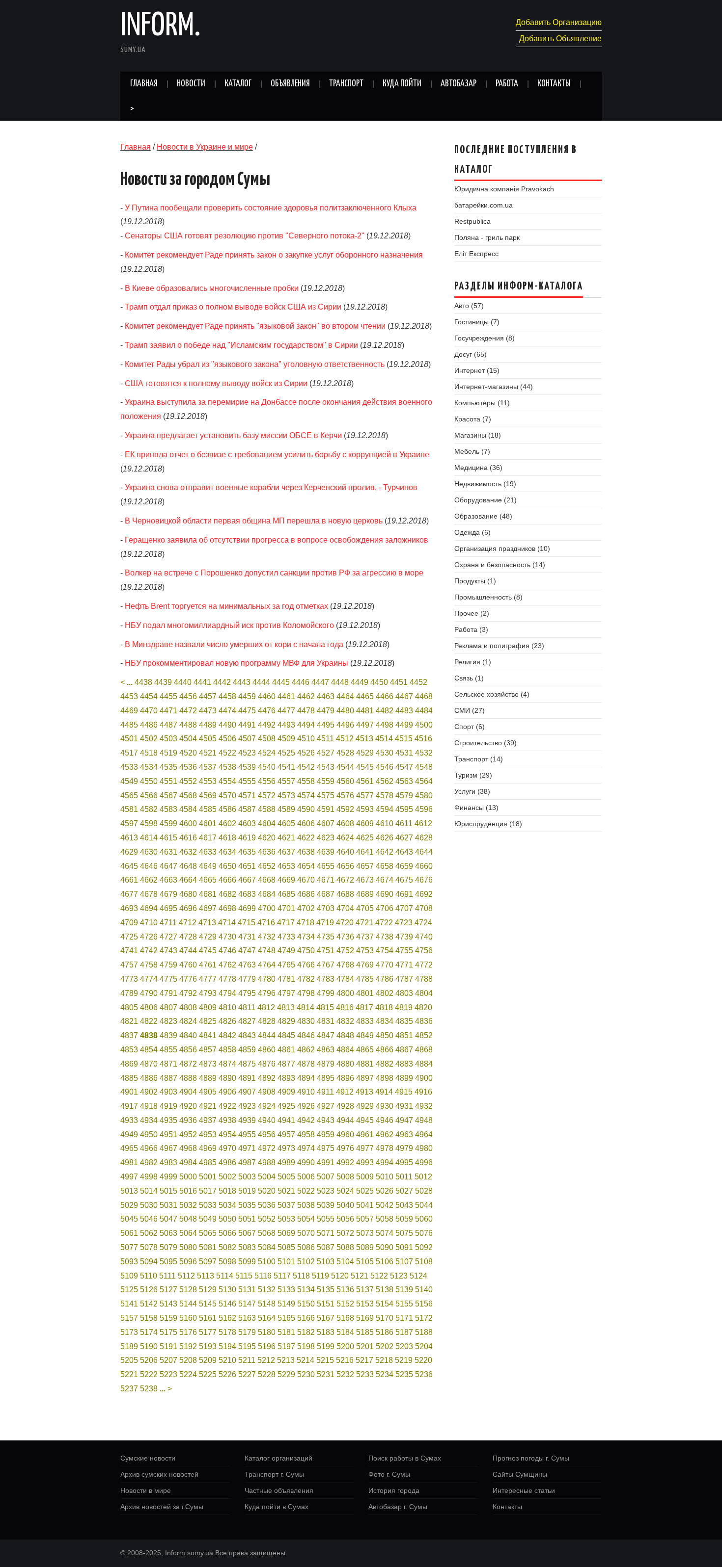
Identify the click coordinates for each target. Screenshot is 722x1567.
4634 (227, 852)
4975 (325, 1148)
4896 (345, 1078)
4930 (384, 1106)
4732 (267, 937)
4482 (384, 710)
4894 (306, 1078)
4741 (129, 950)
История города (393, 1490)
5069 (286, 1233)
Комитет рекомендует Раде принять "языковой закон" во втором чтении (255, 326)
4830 (306, 1021)
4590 (306, 809)
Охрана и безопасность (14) (499, 565)
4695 (168, 908)
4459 (247, 696)
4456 (188, 696)
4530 (384, 753)
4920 (188, 1106)
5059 (404, 1219)
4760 (188, 965)
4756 (424, 950)
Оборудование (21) (485, 500)
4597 (129, 823)
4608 (345, 823)
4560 (345, 781)
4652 (267, 866)
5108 (424, 1261)
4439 (163, 682)
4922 (227, 1106)
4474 (227, 710)
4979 (404, 1148)
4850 (384, 1035)
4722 (384, 922)
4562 (384, 781)
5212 (266, 1360)
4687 (325, 894)
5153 (365, 1304)
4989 (286, 1162)
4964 (424, 1134)
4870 (149, 1064)
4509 (286, 738)
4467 (404, 696)
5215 (325, 1360)
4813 (286, 1007)
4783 (325, 979)
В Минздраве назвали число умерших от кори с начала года (234, 644)
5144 (188, 1304)
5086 (306, 1247)
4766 (306, 965)
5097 (208, 1261)
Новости (191, 83)
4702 (306, 908)
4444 (261, 682)
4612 (423, 823)
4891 (247, 1078)
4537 (208, 767)
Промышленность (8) (488, 597)
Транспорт (346, 83)
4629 (129, 852)
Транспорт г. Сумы (274, 1474)
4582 (149, 809)
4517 (129, 753)
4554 (227, 781)
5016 (188, 1191)
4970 (227, 1148)
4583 (168, 809)
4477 (286, 710)
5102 (306, 1261)
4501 (129, 738)
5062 (149, 1233)
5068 (267, 1233)
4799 (325, 993)
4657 (365, 866)
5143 (168, 1304)
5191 (168, 1346)
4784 (345, 979)
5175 (168, 1332)
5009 (365, 1177)
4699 (247, 908)
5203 (404, 1346)
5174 (149, 1332)
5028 (424, 1191)
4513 (364, 738)
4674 (384, 880)
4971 (247, 1148)
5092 (424, 1247)
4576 (345, 795)
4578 (384, 795)
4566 (149, 795)
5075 (404, 1233)
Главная (144, 83)
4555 (247, 781)
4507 (247, 738)
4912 (345, 1092)
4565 (129, 795)
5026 (384, 1191)
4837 (129, 1035)
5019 (247, 1191)
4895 (325, 1078)
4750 (306, 950)
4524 (267, 753)
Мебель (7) (472, 451)
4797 (286, 993)
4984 (188, 1162)
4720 (345, 922)
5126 (149, 1289)
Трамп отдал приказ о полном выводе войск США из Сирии (233, 307)
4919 (168, 1106)
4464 (345, 696)
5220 (423, 1360)
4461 (286, 696)
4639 (325, 852)
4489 (208, 725)
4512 (345, 738)
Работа (507, 83)
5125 (129, 1289)
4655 (325, 866)
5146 (227, 1304)
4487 (168, 725)
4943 (325, 1120)
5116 (263, 1276)
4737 (365, 937)
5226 (227, 1374)
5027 (404, 1191)
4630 (149, 852)
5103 (325, 1261)
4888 (188, 1078)
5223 (168, 1374)
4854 (149, 1049)
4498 (384, 725)
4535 (168, 767)
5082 (227, 1247)
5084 (267, 1247)
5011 (404, 1177)
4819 (404, 1007)
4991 (325, 1162)
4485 (129, 725)
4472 (188, 710)
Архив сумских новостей (159, 1474)
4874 (227, 1064)
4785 (365, 979)
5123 (399, 1276)
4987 (247, 1162)
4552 (188, 781)
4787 (404, 979)
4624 (345, 838)
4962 (384, 1134)
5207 (168, 1360)
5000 (188, 1177)
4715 (246, 922)
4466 (384, 696)
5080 (188, 1247)
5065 (208, 1233)
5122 (379, 1276)
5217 (364, 1360)
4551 (168, 781)
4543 (325, 767)
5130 (227, 1289)
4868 (424, 1049)
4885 (129, 1078)
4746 (227, 950)
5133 (286, 1289)
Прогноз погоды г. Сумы (531, 1458)
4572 (267, 795)
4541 (286, 767)
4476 (267, 710)
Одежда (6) (472, 532)
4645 (129, 866)
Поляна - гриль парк (487, 237)
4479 (325, 710)
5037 (286, 1205)
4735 (325, 937)
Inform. (160, 26)
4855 (168, 1049)
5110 (148, 1276)
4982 (149, 1162)
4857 (208, 1049)
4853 (129, 1049)
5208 (188, 1360)
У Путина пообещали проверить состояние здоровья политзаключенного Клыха (271, 208)
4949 (129, 1134)
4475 (247, 710)
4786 (384, 979)
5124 (418, 1276)
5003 (247, 1177)
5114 (224, 1276)
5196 (267, 1346)
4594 (384, 809)
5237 (129, 1388)
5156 (424, 1304)
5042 (384, 1205)
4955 (247, 1134)
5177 (208, 1332)
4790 (149, 993)
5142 (149, 1304)
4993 (365, 1162)
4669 (286, 880)
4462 (306, 696)
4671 (325, 880)
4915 (404, 1092)
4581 (129, 809)
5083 (247, 1247)
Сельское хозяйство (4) (491, 694)
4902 (149, 1092)
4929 (365, 1106)
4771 (404, 965)
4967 (168, 1148)
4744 (188, 950)
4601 (208, 823)
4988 (267, 1162)
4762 (227, 965)
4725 (129, 937)
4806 (149, 1007)
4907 (247, 1092)
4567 (168, 795)
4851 (404, 1035)
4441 (202, 682)
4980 (424, 1148)
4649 (208, 866)
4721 (364, 922)
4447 (320, 682)
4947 (404, 1120)
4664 (188, 880)
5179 (247, 1332)
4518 (149, 753)
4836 (424, 1021)
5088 (345, 1247)
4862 (306, 1049)
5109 (129, 1276)
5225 (208, 1374)
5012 (423, 1177)
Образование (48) (483, 516)
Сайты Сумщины (520, 1474)
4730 (227, 937)
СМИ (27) (469, 710)
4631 (168, 852)
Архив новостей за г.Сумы (161, 1507)
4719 (325, 922)
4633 (208, 852)
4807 (168, 1007)
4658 (384, 866)
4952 (188, 1134)
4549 (129, 781)
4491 (247, 725)
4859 (247, 1049)
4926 (306, 1106)
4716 (266, 922)
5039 (325, 1205)
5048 (188, 1219)
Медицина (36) (478, 467)
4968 (188, 1148)
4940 (267, 1120)
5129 (208, 1289)
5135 (325, 1289)
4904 (188, 1092)
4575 (325, 795)
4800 (345, 993)
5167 (325, 1318)
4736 (345, 937)
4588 (267, 809)
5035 (247, 1205)
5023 (325, 1191)
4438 (143, 682)
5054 (306, 1219)
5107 (404, 1261)
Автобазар (458, 83)
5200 (345, 1346)
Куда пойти (402, 83)
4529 (365, 753)
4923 (247, 1106)
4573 (286, 795)
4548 (424, 767)
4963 (404, 1134)
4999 (168, 1177)
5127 (168, 1289)
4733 (286, 937)
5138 (384, 1289)
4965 (129, 1148)
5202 (384, 1346)
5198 (306, 1346)
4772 (424, 965)
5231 (325, 1374)
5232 (345, 1374)
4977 (365, 1148)
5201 (365, 1346)
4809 (208, 1007)
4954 (227, 1134)
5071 (325, 1233)
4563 (404, 781)
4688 (345, 894)
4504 (188, 738)
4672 (345, 880)
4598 (149, 823)
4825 (208, 1021)
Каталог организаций (278, 1458)
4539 (247, 767)
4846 (306, 1035)
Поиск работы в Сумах (404, 1458)
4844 (267, 1035)
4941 (286, 1120)
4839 (168, 1035)
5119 (320, 1276)
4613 (129, 838)
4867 (404, 1049)
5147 (247, 1304)
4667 (247, 880)
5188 (424, 1332)
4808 (188, 1007)
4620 (267, 838)
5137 (365, 1289)
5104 (345, 1261)
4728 (188, 937)
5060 (424, 1219)
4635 (247, 852)
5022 (306, 1191)
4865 (365, 1049)
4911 (325, 1092)
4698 (227, 908)
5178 (227, 1332)
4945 (365, 1120)
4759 (168, 965)
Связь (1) (469, 678)
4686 (306, 894)
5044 (424, 1205)
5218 (384, 1360)
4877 (286, 1064)
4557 (286, 781)
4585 (208, 809)
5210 (227, 1360)
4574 (306, 795)
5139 (404, 1289)
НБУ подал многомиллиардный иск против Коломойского (229, 625)
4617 (208, 838)
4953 (208, 1134)
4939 (247, 1120)
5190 (149, 1346)
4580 (424, 795)
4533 (129, 767)
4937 (208, 1120)
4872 (188, 1064)
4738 (384, 937)
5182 (306, 1332)
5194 (227, 1346)
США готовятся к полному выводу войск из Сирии (216, 383)
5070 (306, 1233)
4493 (286, 725)
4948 (424, 1120)
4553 (208, 781)
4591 (325, 809)
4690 (384, 894)
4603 (247, 823)
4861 (286, 1049)
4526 (306, 753)
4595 (404, 809)
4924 (267, 1106)
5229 (286, 1374)
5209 (208, 1360)
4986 (227, 1162)
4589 (286, 809)
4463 (325, 696)
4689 (365, 894)
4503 (168, 738)
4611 (404, 823)
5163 (247, 1318)
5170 (384, 1318)
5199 (325, 1346)
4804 (424, 993)
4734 (306, 937)
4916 (423, 1092)
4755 (404, 950)
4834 (384, 1021)
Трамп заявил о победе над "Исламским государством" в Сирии (241, 345)
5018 (227, 1191)
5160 (188, 1318)
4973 (286, 1148)
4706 (384, 908)
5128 (188, 1289)
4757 (129, 965)
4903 (168, 1092)
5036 (267, 1205)
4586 (227, 809)
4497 (365, 725)
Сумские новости (147, 1458)
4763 (247, 965)
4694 (149, 908)
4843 (247, 1035)
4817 (364, 1007)
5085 (286, 1247)
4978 (384, 1148)
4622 (306, 838)
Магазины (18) (477, 435)
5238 (149, 1388)
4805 (129, 1007)
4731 (247, 937)
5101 (286, 1261)
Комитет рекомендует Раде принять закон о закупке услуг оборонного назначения (274, 255)
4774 (149, 979)
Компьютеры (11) (482, 403)
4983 (168, 1162)
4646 (149, 866)
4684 (267, 894)
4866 (384, 1049)
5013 (129, 1191)
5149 (286, 1304)
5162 (227, 1318)
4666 (227, 880)
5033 (208, 1205)
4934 (149, 1120)
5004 (267, 1177)
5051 (247, 1219)
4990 (306, 1162)
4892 (267, 1078)
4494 (306, 725)
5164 (267, 1318)
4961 (365, 1134)
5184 (345, 1332)
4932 (424, 1106)
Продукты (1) (475, 581)
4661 (129, 880)
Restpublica (472, 221)
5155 (404, 1304)
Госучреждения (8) (484, 338)
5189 (129, 1346)
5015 (168, 1191)
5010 (384, 1177)
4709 (129, 922)
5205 (129, 1360)
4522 (227, 753)
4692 (424, 894)
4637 (286, 852)
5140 (424, 1289)
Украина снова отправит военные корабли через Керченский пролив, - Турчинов (271, 487)
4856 (188, 1049)
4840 (188, 1035)
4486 (149, 725)
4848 (345, 1035)
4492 (267, 725)
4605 (286, 823)
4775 (168, 979)
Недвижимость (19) (485, 484)
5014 (149, 1191)
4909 (286, 1092)
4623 (325, 838)
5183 (325, 1332)
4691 (404, 894)
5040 (345, 1205)
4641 (365, 852)
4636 (267, 852)
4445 (281, 682)
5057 (365, 1219)
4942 (306, 1120)
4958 (306, 1134)
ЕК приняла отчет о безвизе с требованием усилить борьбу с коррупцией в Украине (277, 454)
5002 (227, 1177)
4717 (286, 922)
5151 (325, 1304)
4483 (404, 710)
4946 (384, 1120)
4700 (267, 908)
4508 (267, 738)
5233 (365, 1374)
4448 (340, 682)
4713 (207, 922)
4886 (149, 1078)
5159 (168, 1318)
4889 (208, 1078)
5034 (227, 1205)
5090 (384, 1247)
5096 (188, 1261)
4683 (247, 894)
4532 (424, 753)
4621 (286, 838)
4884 (424, 1064)
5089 (365, 1247)
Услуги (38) (472, 791)
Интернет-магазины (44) (493, 387)
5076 (424, 1233)
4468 (424, 696)
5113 (205, 1276)
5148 (267, 1304)
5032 (188, 1205)
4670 (306, 880)
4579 (404, 795)
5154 (384, 1304)
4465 (365, 696)
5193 (208, 1346)
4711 (168, 922)
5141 (129, 1304)
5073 (365, 1233)
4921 (208, 1106)
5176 (188, 1332)
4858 (227, 1049)
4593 (365, 809)
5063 (168, 1233)
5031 (168, 1205)
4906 (227, 1092)
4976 (345, 1148)
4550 (149, 781)
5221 (129, 1374)
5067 (247, 1233)
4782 (306, 979)
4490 (227, 725)
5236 (424, 1374)
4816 (345, 1007)
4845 (286, 1035)
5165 (286, 1318)
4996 (424, 1162)
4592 (345, 809)
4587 (247, 809)
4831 (325, 1021)
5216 (345, 1360)
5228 (267, 1374)
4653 (286, 866)
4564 (424, 781)
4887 (168, 1078)
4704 (345, 908)
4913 (364, 1092)
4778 (227, 979)
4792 (188, 993)
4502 (149, 738)
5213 (286, 1360)
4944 (345, 1120)
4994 (384, 1162)
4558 (306, 781)
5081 (208, 1247)
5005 (286, 1177)
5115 (243, 1276)
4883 (404, 1064)
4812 (266, 1007)
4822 (149, 1021)
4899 (404, 1078)
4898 (384, 1078)
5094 (149, 1261)
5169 (365, 1318)
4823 (168, 1021)
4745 (208, 950)
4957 (286, 1134)
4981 (129, 1162)
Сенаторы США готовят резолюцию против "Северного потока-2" (244, 236)
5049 (208, 1219)
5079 (168, 1247)
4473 (208, 710)
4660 (424, 866)
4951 (168, 1134)
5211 (246, 1360)
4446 (300, 682)
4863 (325, 1049)
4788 (424, 979)
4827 (247, 1021)
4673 (365, 880)
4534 (149, 767)
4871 (168, 1064)
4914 (384, 1092)
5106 (384, 1261)
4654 (306, 866)
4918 (149, 1106)
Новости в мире (145, 1490)
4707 (404, 908)
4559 (325, 781)
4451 (399, 682)
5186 (384, 1332)
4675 (404, 880)
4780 (267, 979)
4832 (345, 1021)
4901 (129, 1092)
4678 (149, 894)
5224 (188, 1374)
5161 (208, 1318)
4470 (149, 710)
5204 (424, 1346)
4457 (208, 696)
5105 (365, 1261)
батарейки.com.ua (483, 205)
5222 (149, 1374)
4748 (267, 950)
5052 (267, 1219)
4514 (384, 738)
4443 (241, 682)
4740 (424, 937)
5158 (149, 1318)
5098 (227, 1261)
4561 (365, 781)
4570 (227, 795)
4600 (188, 823)
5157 (129, 1318)
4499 (404, 725)
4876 (267, 1064)
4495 (325, 725)
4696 (188, 908)
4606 (306, 823)
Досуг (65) (470, 354)
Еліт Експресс (476, 254)
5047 (168, 1219)
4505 (208, 738)
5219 (404, 1360)
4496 (345, 725)
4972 (267, 1148)
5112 (186, 1276)
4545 (365, 767)
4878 (306, 1064)
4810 (227, 1007)
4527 (325, 753)
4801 (365, 993)
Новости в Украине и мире (205, 147)
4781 (286, 979)
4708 (424, 908)
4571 (247, 795)
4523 (247, 753)
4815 (325, 1007)
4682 (227, 894)
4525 (286, 753)
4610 (384, 823)
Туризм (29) (473, 775)
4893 (286, 1078)
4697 (208, 908)
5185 (365, 1332)
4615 (168, 838)
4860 (267, 1049)
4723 (404, 922)
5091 (404, 1247)
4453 (129, 696)
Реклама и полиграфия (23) (499, 646)
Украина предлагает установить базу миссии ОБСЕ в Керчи (233, 435)
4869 (129, 1064)
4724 (423, 922)
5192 (188, 1346)
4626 (384, 838)
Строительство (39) (485, 743)
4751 (325, 950)
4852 (424, 1035)
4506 (227, 738)
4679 (168, 894)
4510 (306, 738)
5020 (267, 1191)
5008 (345, 1177)
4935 (168, 1120)
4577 (365, 795)
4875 (247, 1064)
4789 (129, 993)
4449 (359, 682)
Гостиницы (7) (477, 322)
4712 (187, 922)
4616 (188, 838)
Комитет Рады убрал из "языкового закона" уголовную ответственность (255, 364)
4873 (208, 1064)
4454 (149, 696)
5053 (286, 1219)
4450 (379, 682)
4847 (325, 1035)
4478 (306, 710)
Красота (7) (472, 419)
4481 (365, 710)
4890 (227, 1078)
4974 (306, 1148)
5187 (404, 1332)
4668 (267, 880)
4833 (365, 1021)
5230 (306, 1374)
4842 (227, 1035)
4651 (247, 866)
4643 (404, 852)
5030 (149, 1205)
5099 (247, 1261)
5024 (345, 1191)
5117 (282, 1276)
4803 (404, 993)
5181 (286, 1332)
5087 (325, 1247)
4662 (149, 880)
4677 (129, 894)
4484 (424, 710)
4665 (208, 880)
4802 (384, 993)
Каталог (237, 83)
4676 (424, 880)
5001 (208, 1177)
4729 (208, 937)
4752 (345, 950)
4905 (208, 1092)
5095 (168, 1261)
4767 (325, 965)
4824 (188, 1021)
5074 (384, 1233)
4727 (168, 937)
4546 (384, 767)
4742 (149, 950)
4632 (188, 852)
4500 (424, 725)
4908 (267, 1092)
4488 (188, 725)
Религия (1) (472, 662)
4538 (227, 767)
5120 (340, 1276)
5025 (365, 1191)
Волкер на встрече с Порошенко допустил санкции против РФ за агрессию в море (274, 573)
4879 (325, 1064)
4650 (227, 866)
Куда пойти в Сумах (276, 1507)
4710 (149, 922)
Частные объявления (279, 1490)
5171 (404, 1318)
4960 (345, 1134)
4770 (384, 965)
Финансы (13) (476, 807)
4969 (208, 1148)
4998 (149, 1177)
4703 (325, 908)
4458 (227, 696)
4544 (345, 767)
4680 (188, 894)
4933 (129, 1120)
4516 (423, 738)
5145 (208, 1304)
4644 (424, 852)
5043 (404, 1205)
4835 (404, 1021)
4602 (227, 823)
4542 (306, 767)
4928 (345, 1106)
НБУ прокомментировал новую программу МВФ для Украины (236, 663)
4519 (168, 753)
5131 (247, 1289)
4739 (404, 937)
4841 (208, 1035)
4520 (188, 753)
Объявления (290, 83)
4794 (227, 993)
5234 (384, 1374)
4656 (345, 866)
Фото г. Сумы (389, 1474)
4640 (345, 852)
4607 (325, 823)
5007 (325, 1177)
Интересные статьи (524, 1490)
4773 (129, 979)
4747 (247, 950)
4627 (404, 838)
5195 (247, 1346)
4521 (208, 753)
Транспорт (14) (478, 759)
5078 (149, 1247)
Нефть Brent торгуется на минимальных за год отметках (226, 606)
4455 (168, 696)
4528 (345, 753)
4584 (188, 809)
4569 (208, 795)
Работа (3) (471, 629)
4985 (208, 1162)
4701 (286, 908)
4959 (325, 1134)
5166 (306, 1318)
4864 (345, 1049)
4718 (305, 922)
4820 (423, 1007)
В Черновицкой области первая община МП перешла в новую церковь (254, 521)
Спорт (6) (469, 727)
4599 (168, 823)
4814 (305, 1007)
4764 (267, 965)
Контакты (554, 83)
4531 (404, 753)
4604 (267, 823)
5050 (227, 1219)
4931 (404, 1106)
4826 (227, 1021)
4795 (247, 993)
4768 (345, 965)
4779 (247, 979)
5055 (325, 1219)
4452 (418, 682)
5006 (306, 1177)
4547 (404, 767)
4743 (168, 950)
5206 (149, 1360)
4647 (168, 866)
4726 (149, 937)
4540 (267, 767)
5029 (129, 1205)
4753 (365, 950)
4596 (424, 809)
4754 (384, 950)
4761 (208, 965)
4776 (188, 979)
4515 (404, 738)
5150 (306, 1304)
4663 (168, 880)
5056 (345, 1219)
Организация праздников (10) (502, 548)
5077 (129, 1247)
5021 (286, 1191)
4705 (365, 908)
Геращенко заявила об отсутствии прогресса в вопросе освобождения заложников (276, 540)
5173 (129, 1332)
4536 (188, 767)
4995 (404, 1162)
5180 (267, 1332)
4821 (129, 1021)
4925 (286, 1106)
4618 (227, 838)
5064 (188, 1233)
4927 (325, 1106)
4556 (267, 781)
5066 (227, 1233)
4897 (365, 1078)
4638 (306, 852)
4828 (267, 1021)
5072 (345, 1233)
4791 (168, 993)
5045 (129, 1219)
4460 (267, 696)
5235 (404, 1374)
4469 (129, 710)
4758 (149, 965)
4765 (286, 965)
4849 (365, 1035)
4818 (384, 1007)
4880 (345, 1064)
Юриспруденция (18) (488, 824)
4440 (183, 682)
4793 (208, 993)
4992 (345, 1162)
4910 (306, 1092)
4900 (424, 1078)
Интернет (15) (477, 370)
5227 (247, 1374)
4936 (188, 1120)
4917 (129, 1106)
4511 (325, 738)
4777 (208, 979)
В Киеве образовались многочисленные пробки (212, 288)
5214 (305, 1360)
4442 (222, 682)
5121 (359, 1276)
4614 (149, 838)
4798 (306, 993)
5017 (208, 1191)
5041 (365, 1205)
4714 (227, 922)
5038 (306, 1205)
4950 (149, 1134)
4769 (365, 965)
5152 (345, 1304)
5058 (384, 1219)
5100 (267, 1261)
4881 (365, 1064)
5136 (345, 1289)
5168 (345, 1318)
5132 (267, 1289)
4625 (365, 838)
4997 (129, 1177)
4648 (188, 866)
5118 (301, 1276)
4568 (188, 795)
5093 (129, 1261)
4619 (247, 838)
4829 (286, 1021)
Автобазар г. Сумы (397, 1507)
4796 (267, 993)
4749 (286, 950)
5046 (149, 1219)
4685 (286, 894)
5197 (286, 1346)
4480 (345, 710)
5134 (306, 1289)
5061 (129, 1233)
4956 (267, 1134)
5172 (424, 1318)
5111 (167, 1276)
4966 (149, 1148)
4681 (208, 894)
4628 (424, 838)
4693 (129, 908)
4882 (384, 1064)
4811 (246, 1007)
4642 (384, 852)
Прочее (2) (471, 613)
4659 (404, 866)
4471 (168, 710)
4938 (227, 1120)
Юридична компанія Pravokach (504, 189)
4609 (365, 823)
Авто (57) (469, 306)
